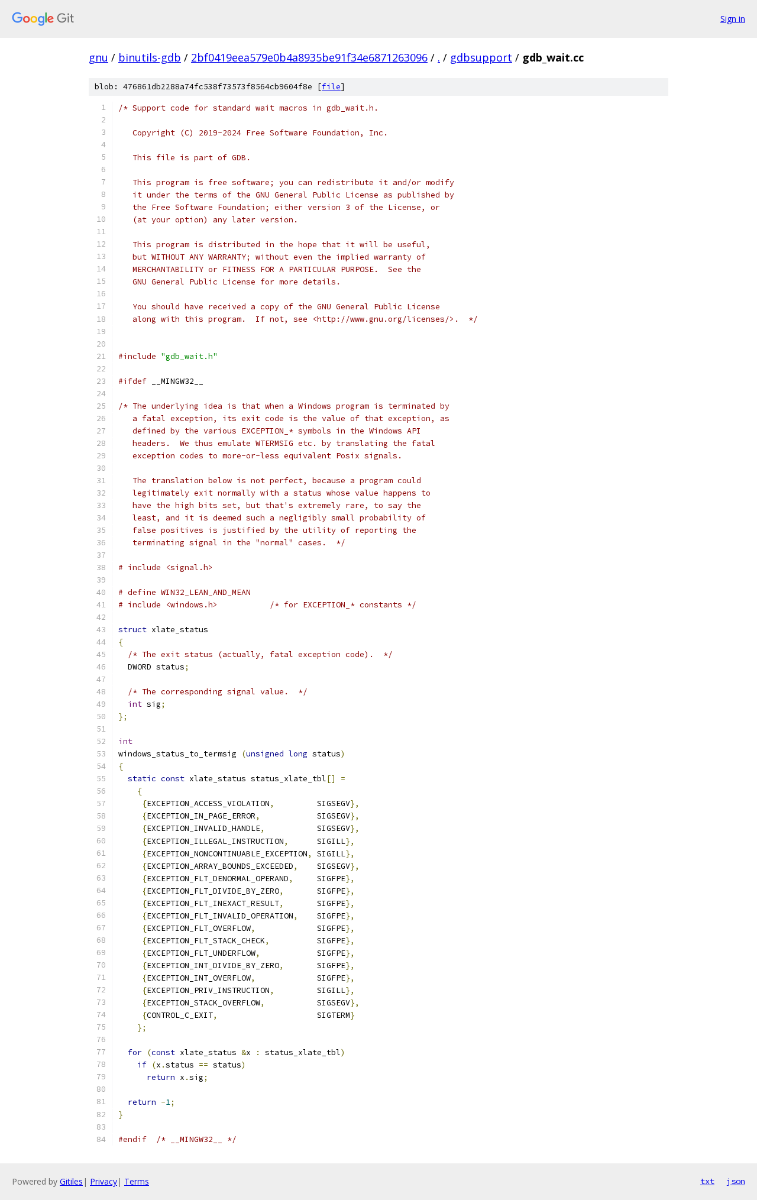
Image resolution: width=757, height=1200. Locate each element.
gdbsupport (481, 57)
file (331, 87)
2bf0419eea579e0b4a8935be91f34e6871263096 (309, 57)
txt (707, 1181)
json (735, 1181)
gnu (98, 57)
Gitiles (71, 1181)
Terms (136, 1181)
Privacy (103, 1181)
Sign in (732, 18)
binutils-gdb (149, 57)
